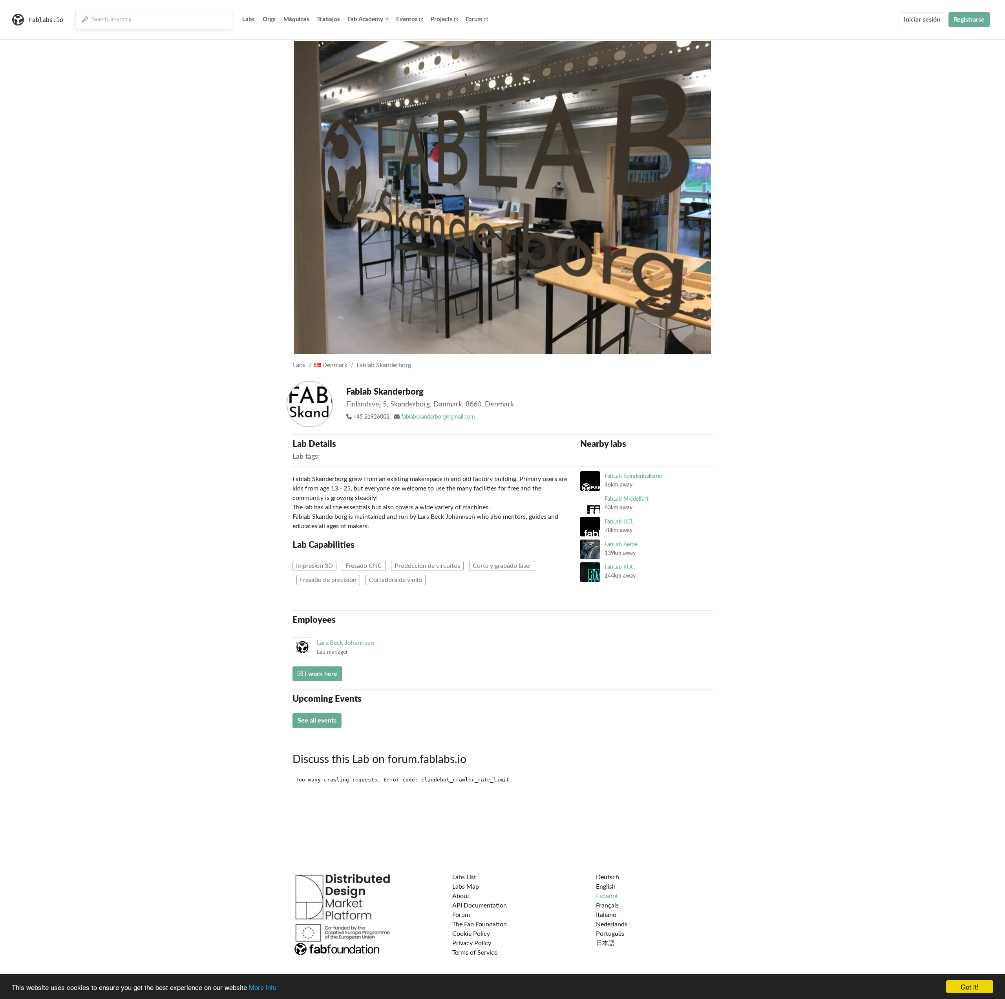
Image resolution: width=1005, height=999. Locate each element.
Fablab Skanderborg (383, 365)
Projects (442, 19)
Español (607, 896)
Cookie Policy (471, 934)
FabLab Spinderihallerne (633, 476)
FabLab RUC (619, 567)
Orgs (269, 19)
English (606, 887)
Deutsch (607, 877)
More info (262, 987)
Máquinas (296, 19)
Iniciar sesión (922, 19)
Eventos (407, 19)
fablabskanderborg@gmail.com (438, 417)
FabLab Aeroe (621, 544)
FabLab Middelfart (627, 499)
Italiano (606, 915)
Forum (474, 19)
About (461, 896)
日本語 (605, 943)
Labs (248, 19)
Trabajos (328, 19)
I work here (320, 674)
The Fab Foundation (479, 924)
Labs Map (465, 887)
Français (607, 905)
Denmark (334, 365)
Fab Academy (365, 19)
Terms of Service (474, 953)
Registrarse (969, 19)
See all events (317, 720)
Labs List (464, 877)
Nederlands (611, 924)
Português (610, 934)
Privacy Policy (471, 943)
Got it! (970, 987)
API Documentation (479, 905)
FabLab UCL (619, 522)
